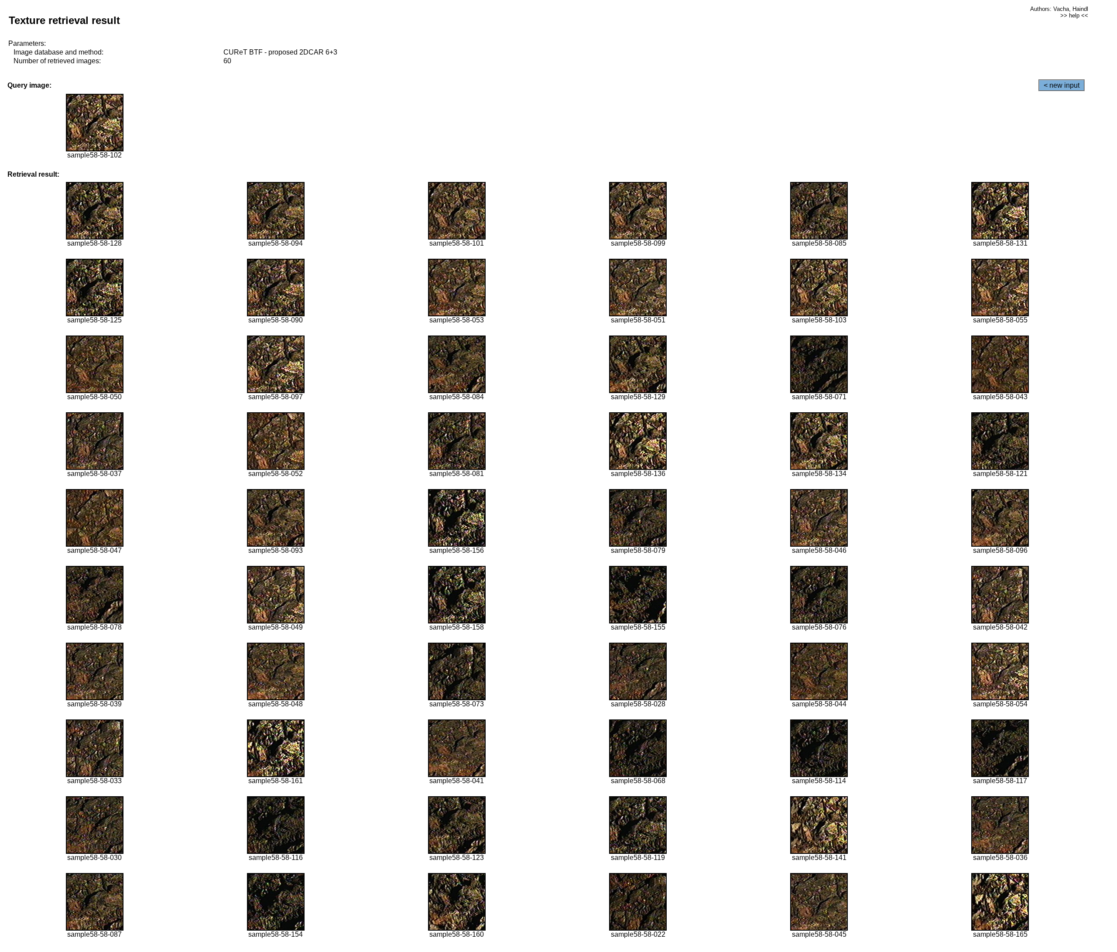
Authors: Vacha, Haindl (1059, 9)
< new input (1061, 85)
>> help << (1074, 15)
